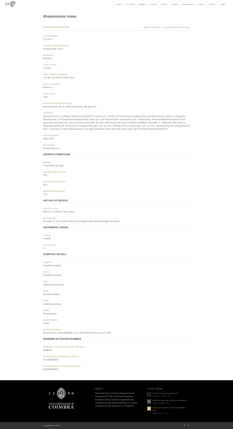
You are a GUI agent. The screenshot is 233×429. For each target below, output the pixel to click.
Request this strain (152, 27)
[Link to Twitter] (184, 425)
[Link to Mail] (188, 425)
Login (223, 4)
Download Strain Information (176, 27)
